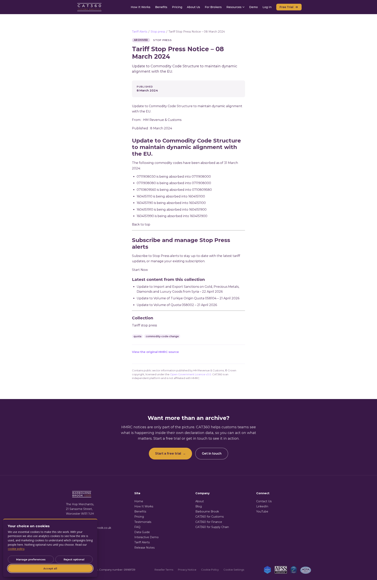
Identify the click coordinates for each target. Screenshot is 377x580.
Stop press (158, 31)
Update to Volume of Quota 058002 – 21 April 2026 (177, 305)
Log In (267, 7)
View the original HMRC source (155, 352)
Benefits (161, 7)
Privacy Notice (187, 569)
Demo (253, 7)
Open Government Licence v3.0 (190, 374)
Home (138, 501)
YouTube (262, 511)
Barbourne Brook (207, 511)
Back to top (141, 224)
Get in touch (211, 453)
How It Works (140, 7)
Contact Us (264, 501)
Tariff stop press (144, 325)
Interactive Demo (146, 537)
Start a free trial (170, 453)
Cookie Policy (210, 569)
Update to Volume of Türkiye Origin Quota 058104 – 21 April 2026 (188, 298)
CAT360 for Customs (209, 516)
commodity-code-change (162, 336)
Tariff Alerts (139, 31)
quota (137, 336)
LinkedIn (262, 506)
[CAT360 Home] (89, 7)
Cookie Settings (233, 569)
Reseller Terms (164, 569)
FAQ (137, 527)
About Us (193, 7)
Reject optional (74, 559)
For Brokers (213, 7)
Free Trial (286, 7)
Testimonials (142, 522)
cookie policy (16, 549)
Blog (198, 506)
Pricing (177, 7)
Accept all (50, 568)
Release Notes (144, 547)
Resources (234, 7)
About (199, 501)
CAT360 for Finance (208, 522)
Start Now (140, 270)
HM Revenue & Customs (162, 120)
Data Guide (142, 532)
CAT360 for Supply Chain (212, 527)
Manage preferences (31, 559)
